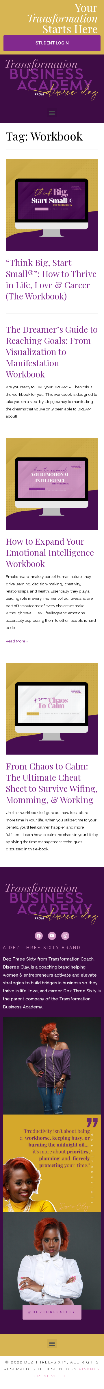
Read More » (17, 641)
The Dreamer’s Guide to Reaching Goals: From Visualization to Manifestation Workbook (52, 352)
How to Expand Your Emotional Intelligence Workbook (50, 552)
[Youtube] (52, 936)
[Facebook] (39, 936)
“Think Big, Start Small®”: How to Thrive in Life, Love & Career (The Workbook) (51, 279)
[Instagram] (65, 936)
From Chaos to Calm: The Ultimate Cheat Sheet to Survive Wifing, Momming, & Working (52, 782)
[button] (52, 43)
